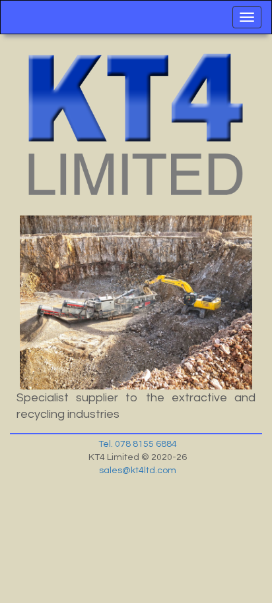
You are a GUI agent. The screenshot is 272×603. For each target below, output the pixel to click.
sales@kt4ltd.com (137, 470)
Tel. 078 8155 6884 (137, 444)
